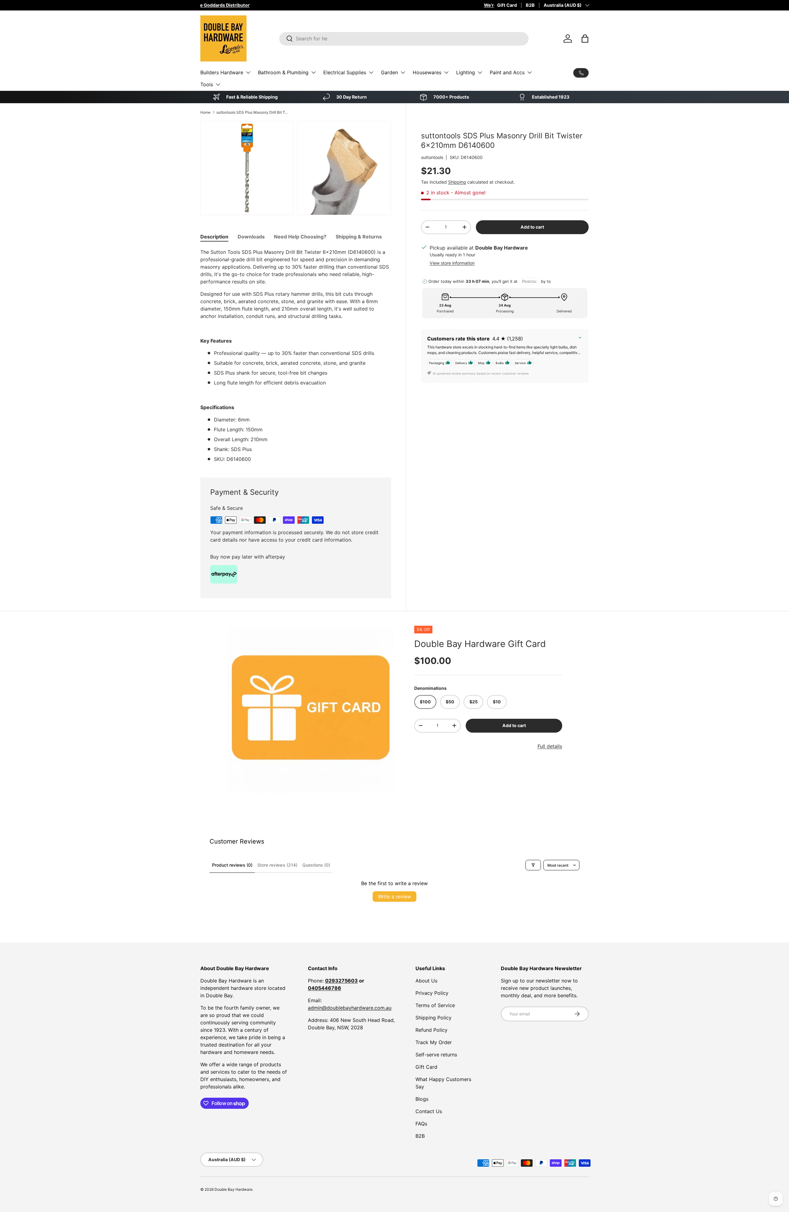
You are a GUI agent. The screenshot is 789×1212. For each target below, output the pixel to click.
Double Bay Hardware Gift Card (480, 643)
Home (205, 112)
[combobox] (404, 38)
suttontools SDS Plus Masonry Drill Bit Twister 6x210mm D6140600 (253, 112)
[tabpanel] (295, 355)
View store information (452, 263)
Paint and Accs (507, 72)
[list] (310, 709)
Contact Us (428, 1111)
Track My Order (433, 1042)
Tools (206, 84)
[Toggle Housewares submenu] (446, 72)
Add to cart (532, 227)
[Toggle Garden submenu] (403, 72)
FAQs (421, 1123)
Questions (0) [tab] (316, 865)
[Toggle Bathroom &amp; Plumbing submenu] (313, 72)
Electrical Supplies (344, 72)
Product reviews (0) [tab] (232, 865)
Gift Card (507, 5)
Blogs (421, 1099)
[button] (585, 38)
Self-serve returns (436, 1054)
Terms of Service (435, 1005)
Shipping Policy (433, 1018)
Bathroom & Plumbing (283, 72)
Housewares (427, 72)
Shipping (457, 182)
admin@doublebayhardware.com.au (349, 1008)
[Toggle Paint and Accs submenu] (529, 72)
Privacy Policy (431, 993)
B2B (530, 5)
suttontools (432, 157)
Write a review (394, 896)
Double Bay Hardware (233, 1189)
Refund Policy (431, 1030)
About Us (426, 981)
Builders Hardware (221, 72)
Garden (389, 72)
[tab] (214, 236)
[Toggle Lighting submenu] (480, 72)
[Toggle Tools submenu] (218, 84)
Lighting (465, 72)
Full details (550, 746)
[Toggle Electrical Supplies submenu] (371, 72)
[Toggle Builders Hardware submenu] (248, 72)
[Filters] (533, 865)
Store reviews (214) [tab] (277, 865)
